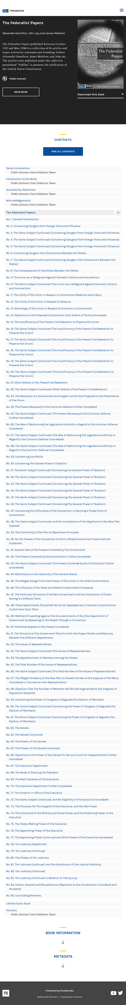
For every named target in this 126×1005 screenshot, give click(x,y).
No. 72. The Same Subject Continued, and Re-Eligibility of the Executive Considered (57, 799)
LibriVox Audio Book (18, 903)
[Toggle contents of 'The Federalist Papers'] (118, 212)
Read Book (21, 91)
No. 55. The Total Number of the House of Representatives (41, 664)
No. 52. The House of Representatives (29, 644)
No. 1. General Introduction (22, 219)
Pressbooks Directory (71, 997)
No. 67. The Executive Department (27, 765)
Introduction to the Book (21, 179)
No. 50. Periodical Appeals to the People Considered (37, 626)
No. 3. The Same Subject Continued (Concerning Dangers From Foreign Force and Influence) (62, 232)
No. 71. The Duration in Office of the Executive (34, 792)
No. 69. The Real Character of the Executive (32, 779)
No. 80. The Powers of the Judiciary (27, 857)
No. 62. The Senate (17, 728)
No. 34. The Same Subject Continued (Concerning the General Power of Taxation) (56, 490)
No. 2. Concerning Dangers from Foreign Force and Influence (43, 226)
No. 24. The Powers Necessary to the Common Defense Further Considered (51, 407)
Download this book (91, 94)
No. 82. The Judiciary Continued (25, 871)
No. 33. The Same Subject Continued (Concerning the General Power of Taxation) (56, 483)
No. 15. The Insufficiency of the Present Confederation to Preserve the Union (52, 322)
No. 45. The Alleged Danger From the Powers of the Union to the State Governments (57, 581)
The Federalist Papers (21, 212)
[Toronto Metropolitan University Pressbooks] (14, 10)
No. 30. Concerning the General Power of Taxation (36, 463)
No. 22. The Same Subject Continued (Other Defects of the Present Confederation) (56, 389)
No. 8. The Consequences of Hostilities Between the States (42, 270)
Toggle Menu (122, 10)
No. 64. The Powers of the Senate (26, 741)
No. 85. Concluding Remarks (23, 895)
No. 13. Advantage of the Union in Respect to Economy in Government (49, 308)
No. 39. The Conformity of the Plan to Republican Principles (42, 532)
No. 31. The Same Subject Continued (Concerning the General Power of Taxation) (55, 470)
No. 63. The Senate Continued (24, 734)
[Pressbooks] (5, 994)
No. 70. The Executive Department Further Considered (39, 786)
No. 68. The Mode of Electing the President (32, 772)
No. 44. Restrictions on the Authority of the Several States (41, 574)
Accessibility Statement (21, 189)
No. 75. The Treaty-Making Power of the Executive (36, 824)
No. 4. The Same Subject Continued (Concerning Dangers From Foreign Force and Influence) (62, 239)
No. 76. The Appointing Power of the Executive (34, 830)
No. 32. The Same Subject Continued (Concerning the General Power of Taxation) (56, 477)
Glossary (11, 910)
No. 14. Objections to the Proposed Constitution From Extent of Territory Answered (56, 315)
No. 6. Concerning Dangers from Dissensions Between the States (46, 253)
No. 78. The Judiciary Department (26, 844)
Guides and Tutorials (47, 997)
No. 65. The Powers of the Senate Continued (33, 748)
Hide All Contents (63, 151)
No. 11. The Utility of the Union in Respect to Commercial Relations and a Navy (53, 295)
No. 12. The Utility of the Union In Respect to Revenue (38, 301)
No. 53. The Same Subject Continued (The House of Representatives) (48, 651)
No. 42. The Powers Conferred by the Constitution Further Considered (48, 556)
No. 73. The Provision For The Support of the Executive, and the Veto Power (51, 806)
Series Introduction (18, 168)
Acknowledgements (18, 200)
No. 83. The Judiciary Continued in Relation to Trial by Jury (41, 878)
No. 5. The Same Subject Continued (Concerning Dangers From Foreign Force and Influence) (62, 246)
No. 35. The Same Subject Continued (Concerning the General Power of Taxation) (56, 497)
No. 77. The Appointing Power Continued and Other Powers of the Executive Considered (59, 837)
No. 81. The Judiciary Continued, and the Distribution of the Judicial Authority (53, 864)
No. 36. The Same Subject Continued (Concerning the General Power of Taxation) (56, 504)
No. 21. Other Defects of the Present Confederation (37, 382)
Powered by (60, 990)
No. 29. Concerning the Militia (24, 456)
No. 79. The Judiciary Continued (25, 851)
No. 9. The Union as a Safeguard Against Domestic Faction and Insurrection (53, 277)
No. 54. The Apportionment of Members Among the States (42, 657)
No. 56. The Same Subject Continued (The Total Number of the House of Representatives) (61, 671)
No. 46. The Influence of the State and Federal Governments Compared (49, 587)
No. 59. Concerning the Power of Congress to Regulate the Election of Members (55, 699)
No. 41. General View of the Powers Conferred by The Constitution (45, 550)
